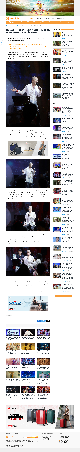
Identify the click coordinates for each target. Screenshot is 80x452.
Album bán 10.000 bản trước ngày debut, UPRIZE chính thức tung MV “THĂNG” (12, 396)
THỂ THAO (55, 22)
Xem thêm (63, 295)
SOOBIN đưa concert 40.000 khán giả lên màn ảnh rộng (28, 338)
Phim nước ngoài (65, 90)
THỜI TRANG (34, 22)
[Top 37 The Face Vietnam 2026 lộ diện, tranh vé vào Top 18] (57, 69)
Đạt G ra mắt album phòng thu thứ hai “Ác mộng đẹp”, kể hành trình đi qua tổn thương (13, 381)
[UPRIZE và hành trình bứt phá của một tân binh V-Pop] (28, 361)
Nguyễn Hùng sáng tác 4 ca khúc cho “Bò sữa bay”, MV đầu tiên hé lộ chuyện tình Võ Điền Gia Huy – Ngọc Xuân (68, 96)
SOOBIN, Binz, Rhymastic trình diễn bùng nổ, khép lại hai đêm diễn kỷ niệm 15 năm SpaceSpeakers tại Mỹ (43, 396)
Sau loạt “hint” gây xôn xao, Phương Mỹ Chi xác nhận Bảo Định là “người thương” (28, 352)
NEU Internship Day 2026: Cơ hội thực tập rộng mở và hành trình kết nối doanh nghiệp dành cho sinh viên (67, 166)
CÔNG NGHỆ (61, 22)
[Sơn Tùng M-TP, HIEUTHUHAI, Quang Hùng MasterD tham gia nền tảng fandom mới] (13, 332)
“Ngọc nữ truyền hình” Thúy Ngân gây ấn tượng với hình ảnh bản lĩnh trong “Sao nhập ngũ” (68, 76)
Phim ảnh (63, 243)
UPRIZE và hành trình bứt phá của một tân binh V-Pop (28, 366)
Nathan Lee (9, 315)
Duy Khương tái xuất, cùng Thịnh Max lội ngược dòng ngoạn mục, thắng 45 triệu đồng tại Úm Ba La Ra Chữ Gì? (67, 230)
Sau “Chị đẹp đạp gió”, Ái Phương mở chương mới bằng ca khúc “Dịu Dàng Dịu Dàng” (43, 367)
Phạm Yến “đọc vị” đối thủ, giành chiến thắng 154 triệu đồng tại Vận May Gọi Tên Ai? (67, 201)
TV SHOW (17, 22)
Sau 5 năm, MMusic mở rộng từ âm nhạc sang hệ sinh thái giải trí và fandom (43, 339)
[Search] (71, 22)
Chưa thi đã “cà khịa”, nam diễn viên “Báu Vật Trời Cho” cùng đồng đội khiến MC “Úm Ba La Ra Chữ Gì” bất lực (68, 147)
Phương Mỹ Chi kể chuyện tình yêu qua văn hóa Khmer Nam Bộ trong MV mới (12, 352)
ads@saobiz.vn (64, 441)
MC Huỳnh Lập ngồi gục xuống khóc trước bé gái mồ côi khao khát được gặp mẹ (67, 34)
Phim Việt (63, 47)
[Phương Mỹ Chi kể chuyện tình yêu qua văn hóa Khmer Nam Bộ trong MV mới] (13, 346)
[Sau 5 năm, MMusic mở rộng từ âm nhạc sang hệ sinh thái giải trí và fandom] (43, 332)
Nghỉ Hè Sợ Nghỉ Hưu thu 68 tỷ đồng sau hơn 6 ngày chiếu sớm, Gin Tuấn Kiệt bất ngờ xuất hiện (51, 18)
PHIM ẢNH (28, 22)
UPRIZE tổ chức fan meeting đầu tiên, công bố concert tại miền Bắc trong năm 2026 (28, 381)
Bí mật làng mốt (65, 71)
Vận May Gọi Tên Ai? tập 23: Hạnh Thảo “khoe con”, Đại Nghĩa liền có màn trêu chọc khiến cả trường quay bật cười (68, 287)
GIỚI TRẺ (50, 22)
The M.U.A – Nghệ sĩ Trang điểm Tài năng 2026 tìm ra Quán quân (68, 120)
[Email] (2, 45)
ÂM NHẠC (22, 22)
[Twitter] (2, 42)
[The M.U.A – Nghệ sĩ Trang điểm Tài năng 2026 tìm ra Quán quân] (57, 120)
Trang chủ (8, 25)
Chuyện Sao (64, 80)
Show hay (64, 38)
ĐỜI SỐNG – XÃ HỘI (43, 22)
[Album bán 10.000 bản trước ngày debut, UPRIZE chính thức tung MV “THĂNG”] (13, 389)
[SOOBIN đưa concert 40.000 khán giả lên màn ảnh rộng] (28, 332)
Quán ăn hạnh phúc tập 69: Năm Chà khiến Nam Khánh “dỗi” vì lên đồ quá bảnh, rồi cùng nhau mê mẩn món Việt (67, 191)
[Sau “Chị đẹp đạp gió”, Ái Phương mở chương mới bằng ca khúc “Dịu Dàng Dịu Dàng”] (43, 361)
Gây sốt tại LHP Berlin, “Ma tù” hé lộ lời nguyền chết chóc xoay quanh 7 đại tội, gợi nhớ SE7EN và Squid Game (68, 86)
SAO (13, 22)
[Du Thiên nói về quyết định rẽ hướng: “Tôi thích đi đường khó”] (13, 361)
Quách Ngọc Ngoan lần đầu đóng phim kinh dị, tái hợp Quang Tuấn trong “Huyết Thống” (67, 60)
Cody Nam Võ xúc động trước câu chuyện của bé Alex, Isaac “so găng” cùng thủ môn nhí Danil (68, 248)
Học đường (64, 170)
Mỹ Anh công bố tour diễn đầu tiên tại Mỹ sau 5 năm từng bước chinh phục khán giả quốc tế (43, 353)
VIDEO (68, 22)
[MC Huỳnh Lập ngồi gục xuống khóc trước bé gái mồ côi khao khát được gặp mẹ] (57, 34)
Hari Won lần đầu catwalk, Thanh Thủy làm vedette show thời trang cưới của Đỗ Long (67, 256)
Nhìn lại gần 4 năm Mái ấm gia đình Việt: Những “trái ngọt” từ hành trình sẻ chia (67, 52)
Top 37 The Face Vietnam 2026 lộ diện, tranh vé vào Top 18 (67, 69)
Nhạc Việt (19, 25)
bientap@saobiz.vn (46, 438)
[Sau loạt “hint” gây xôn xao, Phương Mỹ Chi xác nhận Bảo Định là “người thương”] (28, 346)
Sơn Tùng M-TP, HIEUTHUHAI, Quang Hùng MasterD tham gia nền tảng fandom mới (13, 339)
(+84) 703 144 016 (19, 446)
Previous (8, 7)
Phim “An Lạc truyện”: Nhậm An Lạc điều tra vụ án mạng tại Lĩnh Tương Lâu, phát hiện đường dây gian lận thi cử (67, 137)
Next (72, 7)
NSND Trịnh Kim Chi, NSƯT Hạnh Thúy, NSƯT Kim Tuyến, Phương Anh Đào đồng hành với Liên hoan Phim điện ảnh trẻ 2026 (68, 266)
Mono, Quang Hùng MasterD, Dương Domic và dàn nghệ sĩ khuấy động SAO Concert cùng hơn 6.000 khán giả (28, 396)
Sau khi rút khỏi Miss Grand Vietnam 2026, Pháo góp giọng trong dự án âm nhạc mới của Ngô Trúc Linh (43, 381)
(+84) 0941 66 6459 (46, 439)
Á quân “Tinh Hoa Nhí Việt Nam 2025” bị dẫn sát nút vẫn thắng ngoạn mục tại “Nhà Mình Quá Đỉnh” (67, 128)
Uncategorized (65, 251)
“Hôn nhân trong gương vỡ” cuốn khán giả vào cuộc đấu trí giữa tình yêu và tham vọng (67, 239)
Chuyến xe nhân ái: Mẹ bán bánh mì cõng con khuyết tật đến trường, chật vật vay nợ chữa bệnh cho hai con (68, 220)
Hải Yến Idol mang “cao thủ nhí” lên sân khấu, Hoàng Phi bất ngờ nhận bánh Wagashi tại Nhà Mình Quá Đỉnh (67, 210)
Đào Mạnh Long (11, 35)
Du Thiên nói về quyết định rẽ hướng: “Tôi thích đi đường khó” (13, 367)
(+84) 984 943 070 (12, 446)
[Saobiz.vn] (12, 18)
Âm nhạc (14, 25)
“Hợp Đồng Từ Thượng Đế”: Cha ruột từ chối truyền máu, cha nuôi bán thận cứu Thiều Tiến (68, 182)
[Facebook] (2, 39)
